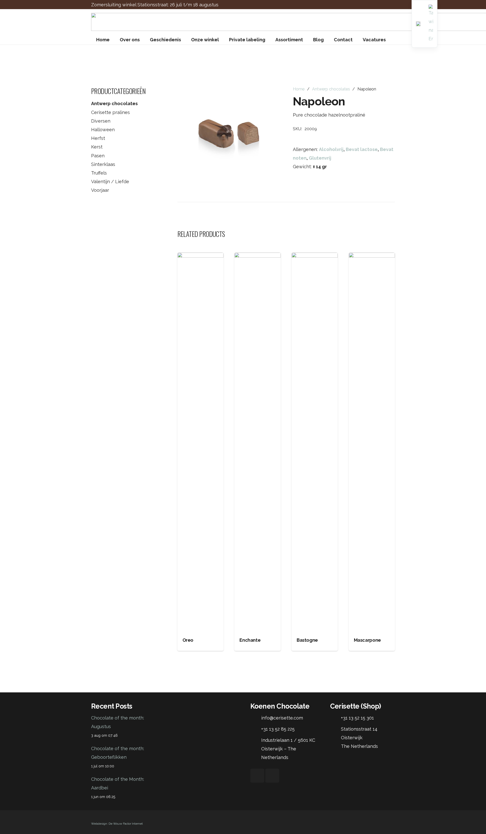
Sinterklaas (103, 164)
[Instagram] (272, 776)
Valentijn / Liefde (110, 181)
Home (299, 89)
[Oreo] (200, 443)
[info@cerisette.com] (255, 718)
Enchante (249, 640)
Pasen (98, 155)
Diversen (100, 121)
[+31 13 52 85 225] (255, 729)
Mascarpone (367, 640)
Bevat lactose (362, 149)
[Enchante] (257, 443)
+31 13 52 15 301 (357, 718)
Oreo (188, 640)
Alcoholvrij (331, 149)
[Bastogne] (315, 443)
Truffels (99, 173)
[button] (270, 95)
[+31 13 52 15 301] (335, 718)
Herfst (98, 138)
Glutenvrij (320, 158)
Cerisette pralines (110, 112)
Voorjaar (100, 190)
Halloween (103, 129)
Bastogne (307, 640)
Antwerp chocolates (114, 103)
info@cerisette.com (282, 718)
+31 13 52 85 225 (278, 729)
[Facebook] (257, 776)
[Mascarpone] (372, 443)
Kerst (97, 146)
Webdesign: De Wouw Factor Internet (117, 823)
